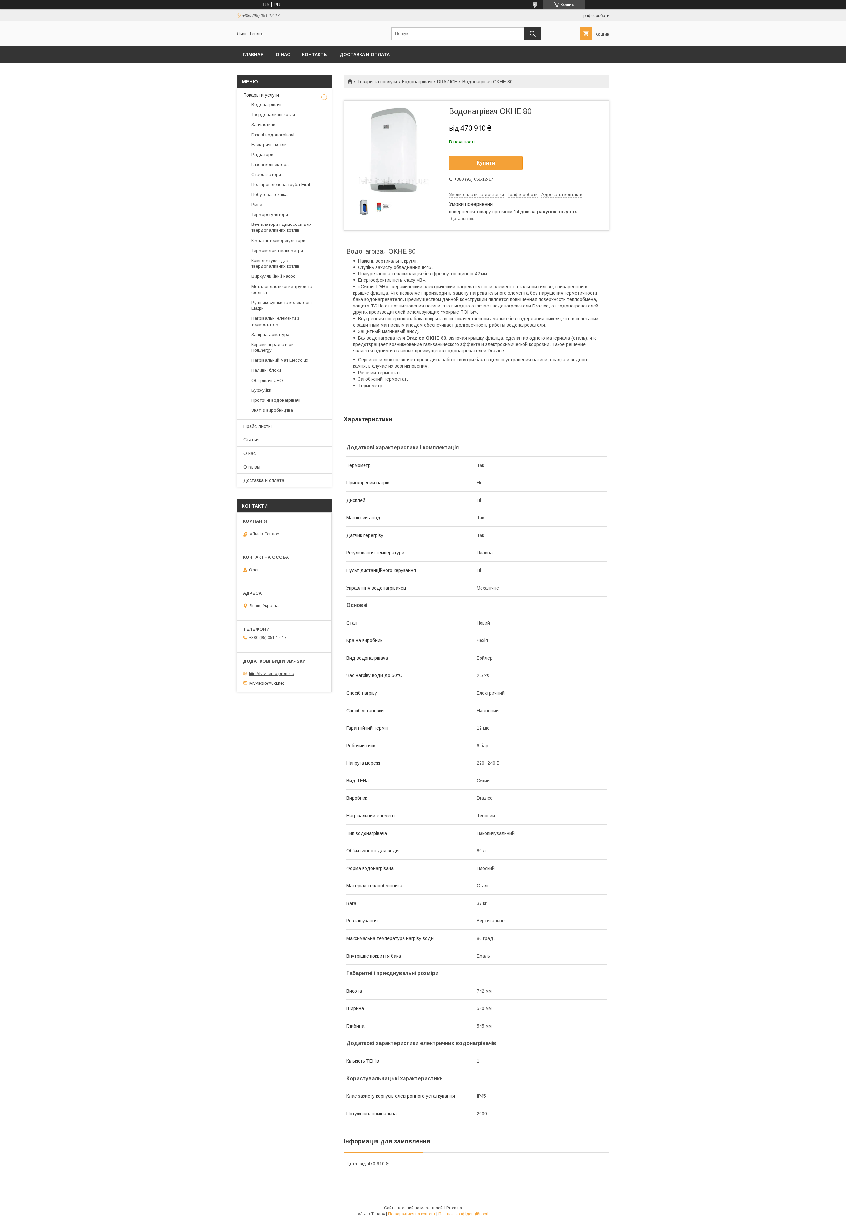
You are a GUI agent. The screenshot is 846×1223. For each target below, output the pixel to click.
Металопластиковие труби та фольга (281, 289)
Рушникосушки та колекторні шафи (281, 305)
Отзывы (251, 466)
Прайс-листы (257, 426)
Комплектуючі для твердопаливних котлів (275, 263)
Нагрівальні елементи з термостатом (275, 321)
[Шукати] (532, 33)
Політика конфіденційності (463, 1214)
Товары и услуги (261, 95)
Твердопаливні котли (273, 114)
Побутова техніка (269, 194)
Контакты (315, 54)
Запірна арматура (270, 334)
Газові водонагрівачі (272, 134)
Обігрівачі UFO (267, 380)
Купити (486, 163)
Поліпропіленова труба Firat (280, 184)
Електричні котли (269, 144)
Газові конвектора (270, 164)
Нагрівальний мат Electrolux (279, 360)
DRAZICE (447, 81)
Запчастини (263, 124)
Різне (256, 204)
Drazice (540, 305)
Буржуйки (261, 390)
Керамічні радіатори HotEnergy (272, 347)
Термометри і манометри (277, 250)
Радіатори (262, 154)
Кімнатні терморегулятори (278, 240)
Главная (253, 54)
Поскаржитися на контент (411, 1214)
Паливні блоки (266, 370)
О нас (283, 54)
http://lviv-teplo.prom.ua (271, 673)
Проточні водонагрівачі (275, 400)
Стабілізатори (266, 174)
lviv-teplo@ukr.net (266, 682)
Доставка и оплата (365, 54)
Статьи (251, 439)
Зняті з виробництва (272, 410)
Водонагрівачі (417, 81)
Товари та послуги (377, 81)
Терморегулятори (269, 214)
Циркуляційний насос (273, 276)
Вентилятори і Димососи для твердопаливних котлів (281, 227)
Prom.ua (454, 1208)
